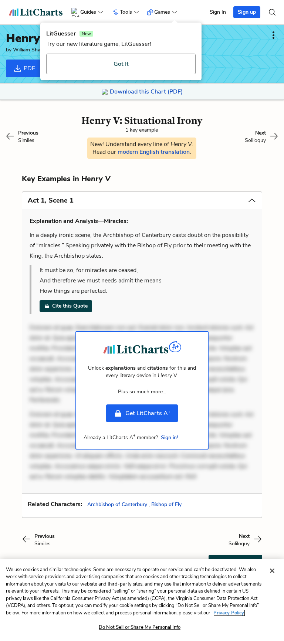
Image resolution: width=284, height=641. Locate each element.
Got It (121, 64)
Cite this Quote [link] (70, 305)
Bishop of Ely (166, 504)
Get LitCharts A (147, 412)
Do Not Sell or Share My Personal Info (139, 627)
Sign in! (169, 437)
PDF (28, 68)
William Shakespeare (37, 49)
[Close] (272, 571)
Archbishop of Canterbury (117, 504)
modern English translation (154, 152)
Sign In (218, 12)
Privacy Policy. (229, 613)
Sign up (247, 12)
